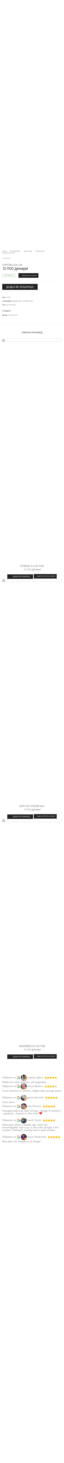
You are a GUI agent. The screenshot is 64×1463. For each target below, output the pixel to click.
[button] (20, 576)
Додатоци (28, 251)
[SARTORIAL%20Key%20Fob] (12, 311)
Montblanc (6, 258)
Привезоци (40, 251)
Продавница (15, 251)
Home (4, 251)
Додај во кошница (20, 287)
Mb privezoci (11, 305)
